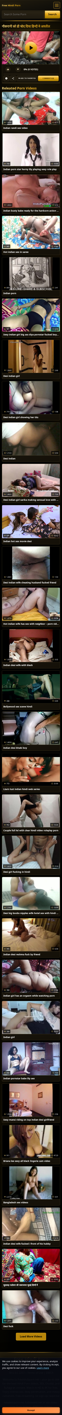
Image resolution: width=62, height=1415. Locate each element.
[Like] (8, 69)
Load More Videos (31, 1336)
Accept (31, 1410)
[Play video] (31, 47)
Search (52, 14)
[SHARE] (13, 78)
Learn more (43, 1367)
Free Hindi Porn (11, 5)
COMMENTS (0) (48, 78)
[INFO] (6, 78)
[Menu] (56, 5)
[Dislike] (18, 69)
